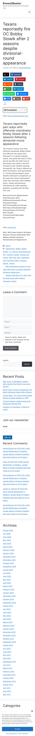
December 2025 (9, 557)
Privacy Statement (23, 733)
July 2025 (6, 573)
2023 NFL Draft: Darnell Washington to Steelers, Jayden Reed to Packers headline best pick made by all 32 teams (16, 495)
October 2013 (8, 678)
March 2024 (7, 622)
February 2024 (8, 626)
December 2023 (9, 632)
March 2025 (7, 586)
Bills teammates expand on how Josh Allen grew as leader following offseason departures (17, 269)
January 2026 (8, 553)
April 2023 (7, 658)
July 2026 (7, 534)
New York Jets (14, 258)
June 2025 (7, 576)
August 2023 (8, 645)
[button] (32, 711)
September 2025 (9, 566)
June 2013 (7, 691)
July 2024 (7, 609)
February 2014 (8, 671)
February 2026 (8, 550)
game (5, 462)
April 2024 (7, 619)
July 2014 (6, 665)
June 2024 (7, 612)
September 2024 (9, 603)
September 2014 (9, 662)
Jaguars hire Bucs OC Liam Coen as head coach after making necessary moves (17, 278)
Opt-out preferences (11, 733)
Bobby (18, 249)
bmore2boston (8, 448)
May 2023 (7, 655)
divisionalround (24, 252)
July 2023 (7, 649)
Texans (12, 263)
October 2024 (8, 599)
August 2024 (8, 606)
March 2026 (7, 547)
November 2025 (9, 560)
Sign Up (7, 437)
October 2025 (8, 563)
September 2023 (9, 642)
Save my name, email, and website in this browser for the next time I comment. (17, 339)
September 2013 (9, 681)
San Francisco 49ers (11, 261)
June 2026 (7, 537)
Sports (8, 246)
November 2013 (9, 675)
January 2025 (8, 593)
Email (5, 426)
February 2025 (8, 589)
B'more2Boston (12, 3)
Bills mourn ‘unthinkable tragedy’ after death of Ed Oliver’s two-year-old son (17, 384)
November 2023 (9, 635)
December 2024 (9, 596)
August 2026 (8, 530)
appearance (10, 249)
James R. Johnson (10, 489)
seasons (23, 261)
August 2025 (8, 570)
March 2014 (7, 668)
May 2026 (7, 540)
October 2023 (8, 639)
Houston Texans (12, 255)
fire (4, 255)
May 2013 (7, 694)
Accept (17, 729)
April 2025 (7, 583)
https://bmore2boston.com (17, 116)
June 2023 (7, 652)
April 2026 (7, 544)
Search (5, 360)
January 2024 (8, 629)
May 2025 (7, 580)
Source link (11, 227)
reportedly (25, 258)
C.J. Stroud (13, 252)
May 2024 (7, 616)
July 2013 (6, 688)
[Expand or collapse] (25, 110)
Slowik (5, 263)
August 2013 (8, 685)
